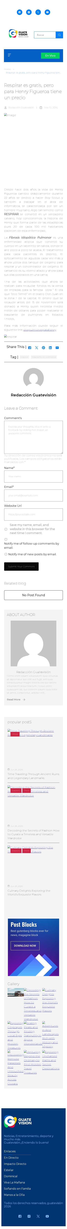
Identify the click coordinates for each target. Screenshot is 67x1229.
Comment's (13, 418)
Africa (15, 734)
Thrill (26, 790)
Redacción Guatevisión (21, 107)
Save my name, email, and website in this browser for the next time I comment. (32, 529)
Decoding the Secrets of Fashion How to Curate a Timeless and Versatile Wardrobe (33, 834)
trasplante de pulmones (44, 357)
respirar (24, 357)
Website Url (13, 505)
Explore (16, 790)
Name (9, 468)
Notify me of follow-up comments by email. (31, 545)
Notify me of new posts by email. (32, 554)
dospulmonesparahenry (39, 329)
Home (7, 69)
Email (9, 487)
